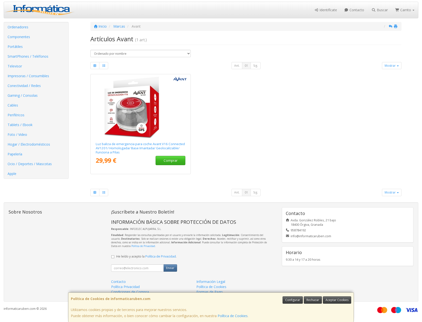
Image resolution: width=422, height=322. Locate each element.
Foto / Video (17, 134)
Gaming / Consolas (23, 95)
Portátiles (15, 46)
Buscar (382, 10)
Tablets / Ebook (20, 124)
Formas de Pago (209, 292)
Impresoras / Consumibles (28, 76)
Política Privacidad (125, 286)
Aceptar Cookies (337, 300)
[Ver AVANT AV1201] (140, 107)
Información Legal (210, 281)
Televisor (15, 66)
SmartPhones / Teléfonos (28, 56)
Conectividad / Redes (24, 85)
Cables (13, 105)
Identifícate (327, 10)
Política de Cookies (233, 315)
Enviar (170, 268)
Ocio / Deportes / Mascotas (30, 163)
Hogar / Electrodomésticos (29, 144)
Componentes (19, 36)
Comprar (171, 160)
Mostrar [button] (390, 66)
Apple (12, 173)
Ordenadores (18, 27)
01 (246, 66)
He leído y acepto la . (146, 256)
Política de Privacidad (143, 246)
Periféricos (16, 115)
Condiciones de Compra (130, 292)
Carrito (405, 10)
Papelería (15, 154)
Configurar (292, 300)
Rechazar (312, 300)
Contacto (356, 10)
